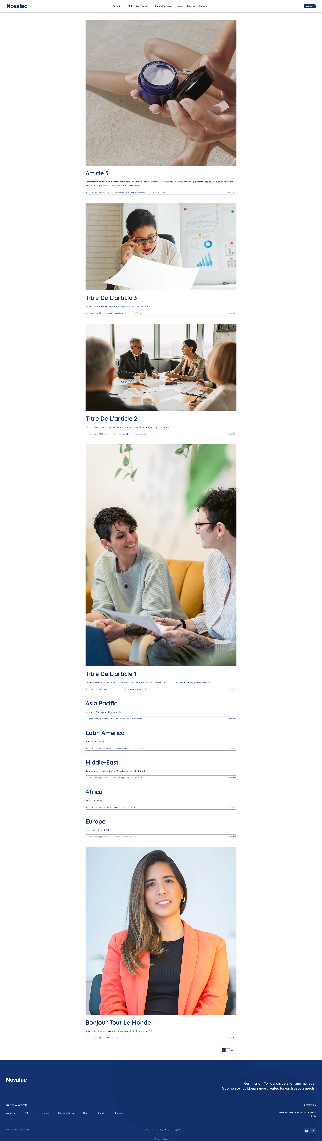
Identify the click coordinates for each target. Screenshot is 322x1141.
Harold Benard (94, 192)
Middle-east (102, 762)
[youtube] (306, 1130)
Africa (94, 791)
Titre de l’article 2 (111, 418)
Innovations (141, 192)
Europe (96, 821)
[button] (161, 1139)
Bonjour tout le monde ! (120, 1022)
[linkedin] (313, 1130)
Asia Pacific (101, 703)
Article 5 (97, 173)
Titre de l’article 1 (111, 673)
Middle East (118, 778)
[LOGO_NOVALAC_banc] (16, 1078)
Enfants (133, 192)
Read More (232, 192)
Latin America (105, 732)
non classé (119, 313)
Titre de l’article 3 (111, 297)
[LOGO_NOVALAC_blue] (17, 5)
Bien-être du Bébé (122, 192)
